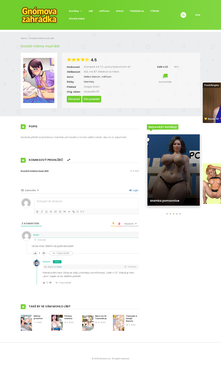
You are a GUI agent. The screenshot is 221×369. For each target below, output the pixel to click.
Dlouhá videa (77, 18)
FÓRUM (154, 11)
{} (78, 211)
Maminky (89, 81)
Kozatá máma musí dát (42, 38)
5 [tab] (180, 214)
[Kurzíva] (42, 212)
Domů (24, 38)
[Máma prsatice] (26, 322)
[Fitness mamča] (57, 322)
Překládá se (137, 11)
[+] (82, 211)
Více (197, 15)
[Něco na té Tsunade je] (88, 322)
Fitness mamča (68, 317)
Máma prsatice (38, 317)
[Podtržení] (46, 212)
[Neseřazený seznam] (60, 212)
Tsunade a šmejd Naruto (131, 318)
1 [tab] (167, 214)
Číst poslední (91, 99)
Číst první (74, 99)
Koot (59, 266)
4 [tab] (176, 214)
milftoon (104, 11)
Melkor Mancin (92, 76)
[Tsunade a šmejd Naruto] (118, 322)
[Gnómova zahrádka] (39, 14)
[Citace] (64, 212)
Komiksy (74, 11)
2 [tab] (170, 214)
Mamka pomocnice (164, 201)
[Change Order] (68, 160)
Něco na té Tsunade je (101, 317)
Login (135, 190)
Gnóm (46, 261)
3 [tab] (173, 214)
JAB (90, 11)
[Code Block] (69, 212)
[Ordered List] (55, 212)
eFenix (120, 11)
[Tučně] (37, 212)
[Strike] (51, 212)
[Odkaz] (73, 212)
